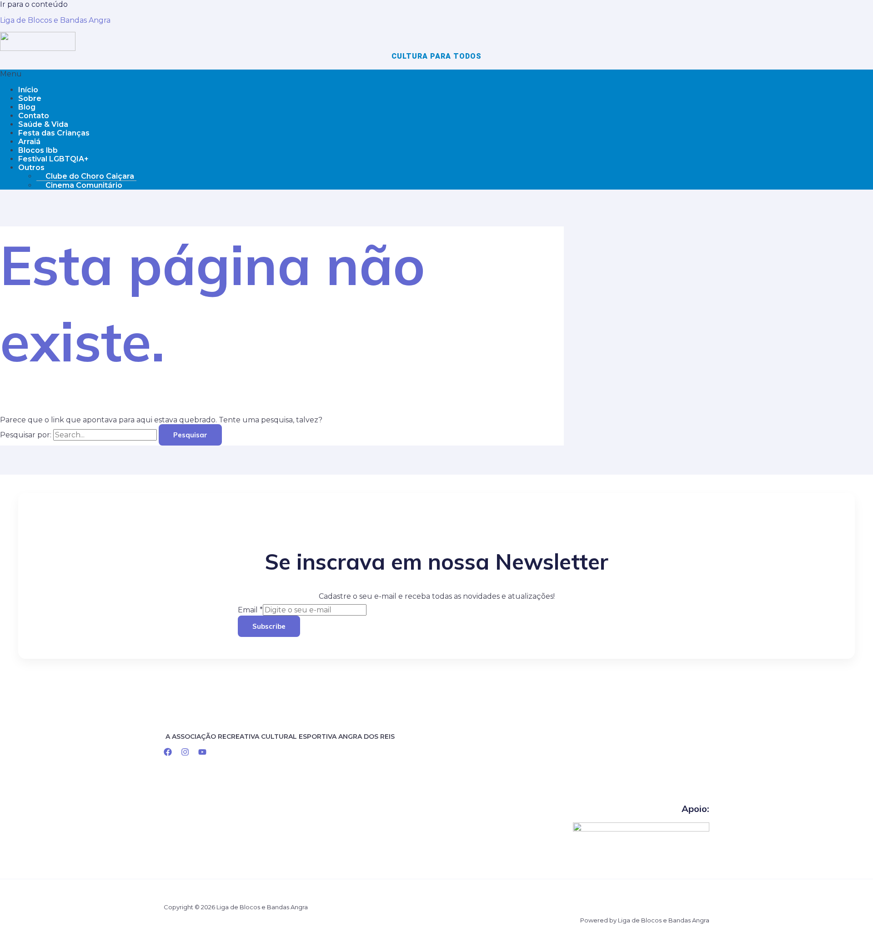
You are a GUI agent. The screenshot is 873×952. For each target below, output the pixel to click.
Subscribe (269, 626)
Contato (33, 115)
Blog (26, 107)
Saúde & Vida (43, 124)
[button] (436, 74)
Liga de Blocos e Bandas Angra (55, 20)
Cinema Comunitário (83, 185)
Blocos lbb (38, 150)
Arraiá (29, 141)
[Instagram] (185, 753)
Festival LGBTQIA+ (53, 159)
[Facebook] (168, 753)
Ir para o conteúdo (34, 4)
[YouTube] (202, 753)
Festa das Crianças (54, 133)
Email (250, 610)
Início (28, 89)
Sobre (29, 98)
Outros (31, 167)
